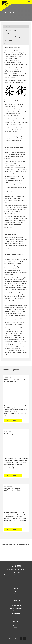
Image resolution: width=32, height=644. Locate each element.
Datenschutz (16, 638)
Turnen (16, 588)
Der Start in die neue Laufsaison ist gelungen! (13, 489)
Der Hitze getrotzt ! (11, 434)
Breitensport (16, 593)
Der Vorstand (16, 602)
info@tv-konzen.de (16, 625)
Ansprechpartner (16, 605)
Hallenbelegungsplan (16, 608)
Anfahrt (16, 627)
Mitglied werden (16, 613)
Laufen (16, 591)
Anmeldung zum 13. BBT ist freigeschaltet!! (14, 380)
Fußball (16, 586)
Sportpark (16, 610)
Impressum (9, 638)
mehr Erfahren (13, 420)
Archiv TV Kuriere (16, 616)
